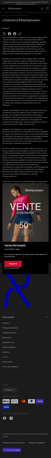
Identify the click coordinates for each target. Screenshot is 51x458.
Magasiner (13, 264)
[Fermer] (45, 187)
